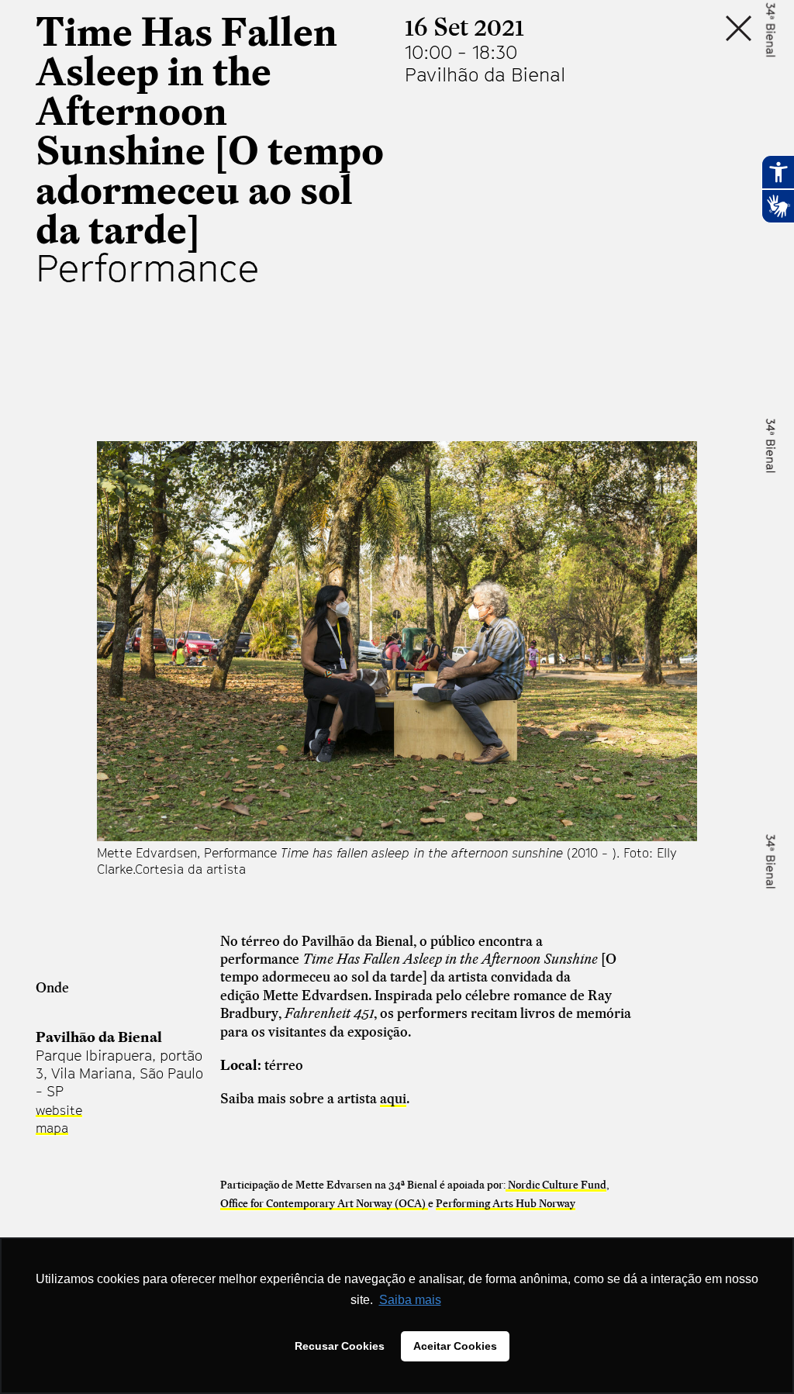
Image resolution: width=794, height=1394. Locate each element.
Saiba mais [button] (410, 1299)
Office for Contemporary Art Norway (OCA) (324, 1203)
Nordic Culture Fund (556, 1184)
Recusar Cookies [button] (340, 1346)
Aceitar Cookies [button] (455, 1346)
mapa (52, 1128)
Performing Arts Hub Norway (505, 1203)
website (59, 1110)
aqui (393, 1098)
